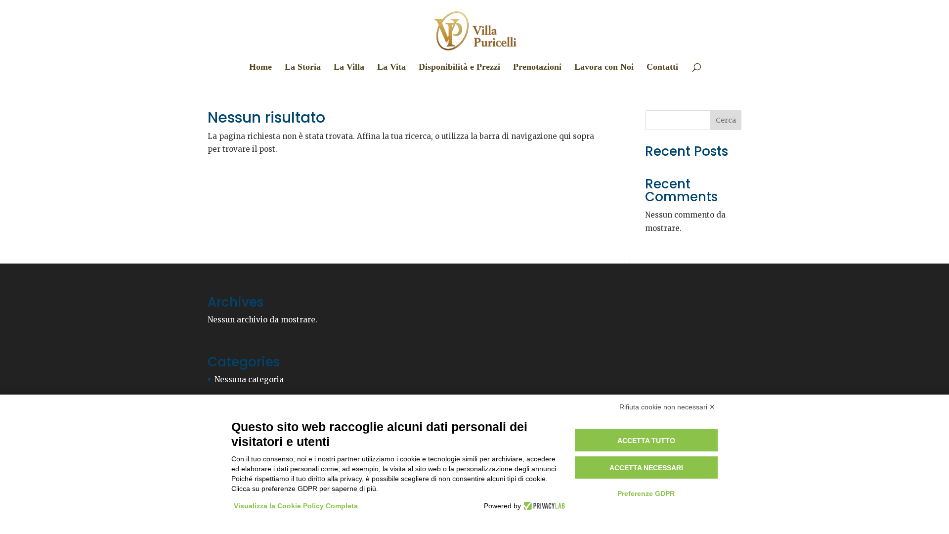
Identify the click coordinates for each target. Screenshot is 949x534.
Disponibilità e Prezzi (459, 67)
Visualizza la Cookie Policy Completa (296, 506)
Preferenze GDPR (646, 493)
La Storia (303, 67)
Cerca (726, 120)
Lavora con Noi (604, 67)
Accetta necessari (646, 468)
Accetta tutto (646, 441)
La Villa (349, 67)
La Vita (391, 67)
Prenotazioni (537, 67)
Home (260, 67)
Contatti (662, 67)
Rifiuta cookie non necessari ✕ (667, 407)
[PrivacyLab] (543, 506)
